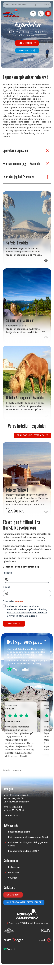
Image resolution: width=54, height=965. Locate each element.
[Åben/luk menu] (48, 14)
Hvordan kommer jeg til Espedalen (22, 163)
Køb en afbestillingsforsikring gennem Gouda (28, 844)
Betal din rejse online (19, 831)
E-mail (6, 587)
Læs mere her (25, 43)
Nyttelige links (10, 825)
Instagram (14, 867)
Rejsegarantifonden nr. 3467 (23, 851)
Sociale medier (10, 861)
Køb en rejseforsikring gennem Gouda (28, 837)
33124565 (15, 894)
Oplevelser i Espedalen (15, 150)
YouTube (13, 877)
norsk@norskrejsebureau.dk (26, 902)
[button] (21, 60)
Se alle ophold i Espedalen (30, 435)
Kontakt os (25, 50)
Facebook (13, 872)
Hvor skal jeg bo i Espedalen (18, 176)
